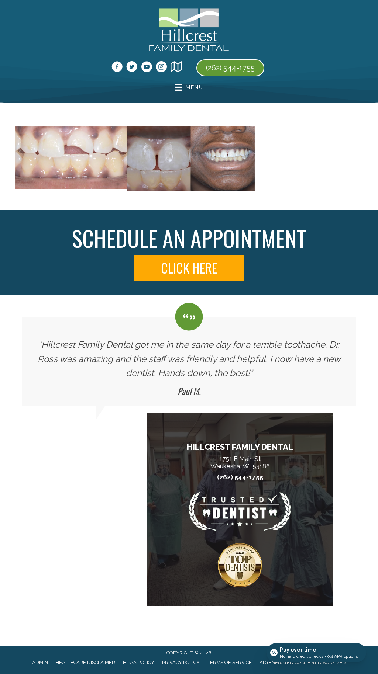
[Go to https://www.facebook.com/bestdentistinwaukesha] (117, 67)
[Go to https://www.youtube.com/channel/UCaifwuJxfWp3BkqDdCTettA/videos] (146, 67)
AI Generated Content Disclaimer (303, 662)
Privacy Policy (181, 662)
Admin (40, 662)
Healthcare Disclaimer (85, 662)
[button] (189, 268)
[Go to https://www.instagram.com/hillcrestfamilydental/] (161, 67)
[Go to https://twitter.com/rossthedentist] (131, 67)
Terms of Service (229, 662)
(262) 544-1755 (240, 477)
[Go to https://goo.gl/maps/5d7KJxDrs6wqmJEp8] (176, 67)
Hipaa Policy (138, 662)
